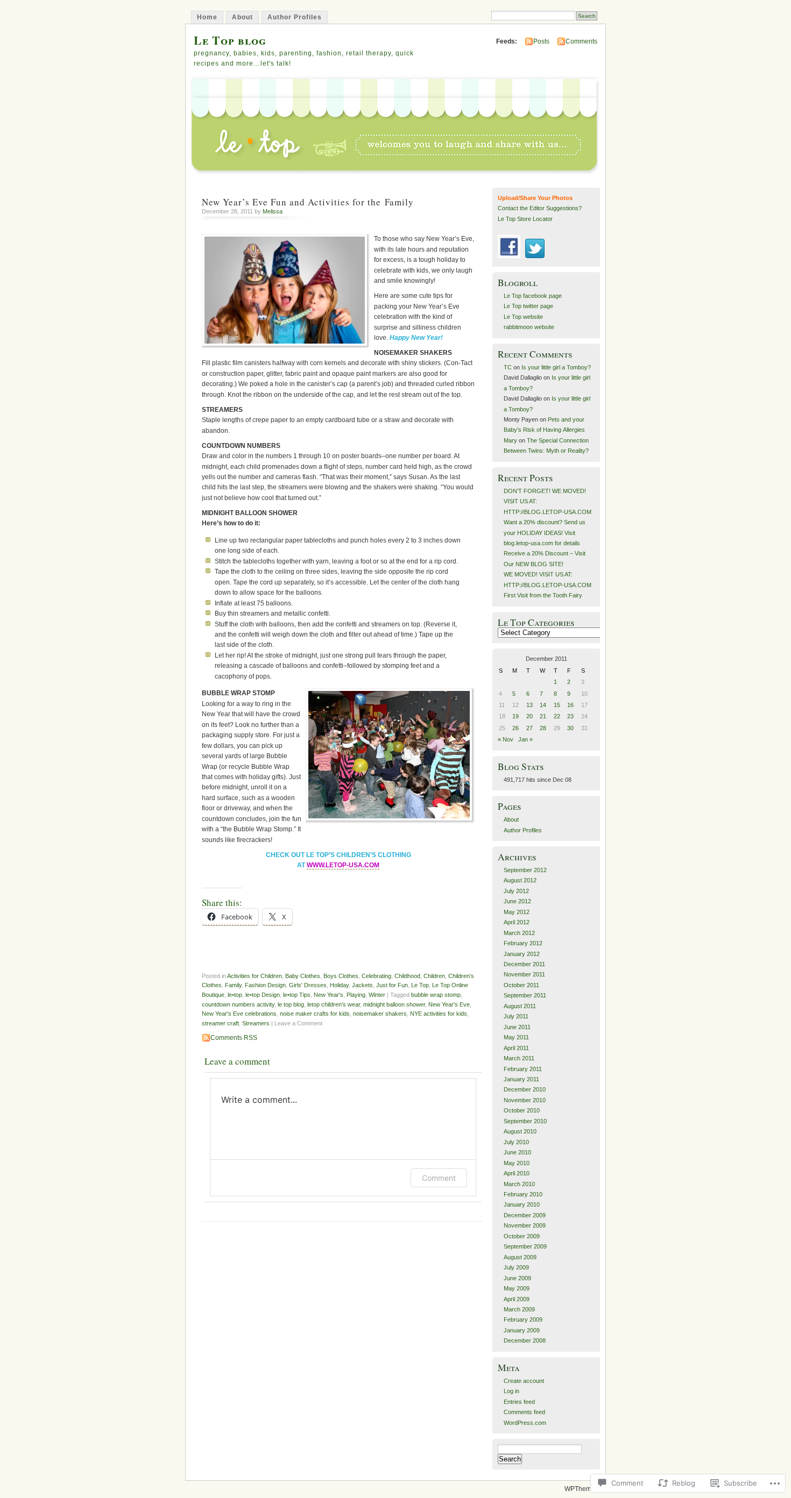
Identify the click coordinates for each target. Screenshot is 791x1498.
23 (570, 716)
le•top (235, 994)
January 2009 (522, 1330)
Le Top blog (230, 40)
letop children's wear (333, 1004)
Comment (439, 1177)
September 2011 (525, 995)
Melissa (272, 211)
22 (557, 716)
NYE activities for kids (438, 1013)
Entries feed (519, 1402)
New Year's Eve (449, 1004)
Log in (511, 1391)
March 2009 (519, 1309)
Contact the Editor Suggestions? (540, 208)
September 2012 (525, 870)
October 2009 (522, 1236)
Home (207, 17)
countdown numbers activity (238, 1004)
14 (543, 705)
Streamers (256, 1023)
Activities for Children (254, 976)
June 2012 (517, 901)
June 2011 (517, 1027)
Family (233, 985)
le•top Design (262, 994)
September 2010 (525, 1121)
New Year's (328, 994)
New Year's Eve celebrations (239, 1013)
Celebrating (376, 976)
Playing (356, 994)
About (242, 17)
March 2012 (519, 933)
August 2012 (520, 880)
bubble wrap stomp (436, 994)
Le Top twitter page (528, 306)
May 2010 (516, 1163)
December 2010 (525, 1089)
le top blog (291, 1004)
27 (529, 728)
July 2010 (516, 1142)
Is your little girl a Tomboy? (556, 367)
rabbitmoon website (529, 327)
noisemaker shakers (380, 1013)
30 (570, 728)
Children (434, 976)
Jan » (525, 739)
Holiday (339, 985)
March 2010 (519, 1184)
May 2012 (516, 912)
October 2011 (521, 985)
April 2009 (516, 1299)
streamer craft (220, 1023)
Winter (377, 994)
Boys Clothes (340, 976)
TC (508, 367)
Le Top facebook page (533, 296)
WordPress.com (525, 1422)
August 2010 (520, 1131)
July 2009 (516, 1267)
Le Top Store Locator (525, 219)
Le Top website (523, 316)
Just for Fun (392, 985)
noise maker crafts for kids (315, 1013)
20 (529, 716)
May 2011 (516, 1037)
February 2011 (523, 1069)
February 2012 (523, 943)
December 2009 (525, 1215)
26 (515, 728)
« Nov (505, 739)
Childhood (407, 976)
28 (543, 728)
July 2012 (516, 891)
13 (529, 705)
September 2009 (525, 1246)
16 (570, 705)
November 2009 (525, 1225)
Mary (510, 440)
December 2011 (524, 964)
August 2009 (520, 1257)
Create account (524, 1381)
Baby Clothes (302, 976)
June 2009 (517, 1278)
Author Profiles (294, 17)
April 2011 (516, 1048)
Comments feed (524, 1412)
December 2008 (525, 1340)
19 (515, 716)
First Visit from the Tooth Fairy (543, 595)
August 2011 (520, 1006)
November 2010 (525, 1100)
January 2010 (522, 1204)
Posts (541, 41)
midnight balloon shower (394, 1004)
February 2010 (523, 1194)
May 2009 (516, 1288)
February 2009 (523, 1319)
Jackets (362, 985)
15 (557, 705)
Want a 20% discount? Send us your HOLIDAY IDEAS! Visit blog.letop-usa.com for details (544, 532)
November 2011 (524, 974)
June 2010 (517, 1152)
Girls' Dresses (308, 985)
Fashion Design (265, 985)
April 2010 (516, 1173)
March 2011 (519, 1058)
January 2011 (521, 1079)
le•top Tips (296, 994)
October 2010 (522, 1110)
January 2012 (522, 954)
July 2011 (516, 1016)
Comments (581, 41)
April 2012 (516, 922)
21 (543, 716)
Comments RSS (233, 1038)
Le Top (420, 985)
